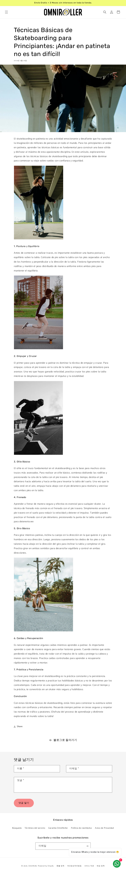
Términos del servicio (35, 828)
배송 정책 (101, 866)
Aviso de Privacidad (104, 828)
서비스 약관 (89, 866)
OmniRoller (32, 866)
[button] (6, 12)
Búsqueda (17, 828)
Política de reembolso (81, 828)
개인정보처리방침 (74, 866)
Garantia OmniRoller (58, 828)
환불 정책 (60, 866)
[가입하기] (87, 846)
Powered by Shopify (46, 866)
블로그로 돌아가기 (65, 740)
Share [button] (20, 726)
